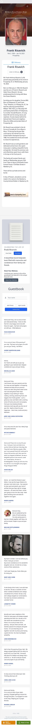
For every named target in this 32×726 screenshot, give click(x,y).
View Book (8, 253)
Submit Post (16, 309)
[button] (16, 545)
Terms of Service (21, 718)
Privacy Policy (11, 718)
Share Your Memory (11, 280)
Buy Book (17, 253)
